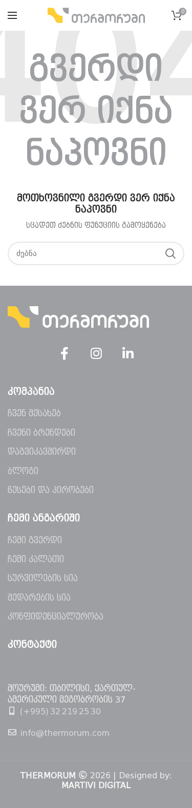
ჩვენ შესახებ (34, 413)
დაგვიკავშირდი (42, 452)
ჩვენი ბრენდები (41, 433)
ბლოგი (23, 471)
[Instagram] (96, 354)
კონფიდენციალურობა (55, 617)
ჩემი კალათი (36, 559)
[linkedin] (128, 354)
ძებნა (170, 253)
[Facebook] (64, 354)
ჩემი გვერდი (35, 540)
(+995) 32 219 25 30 (60, 711)
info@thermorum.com (65, 733)
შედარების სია (39, 598)
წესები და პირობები (51, 490)
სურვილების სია (43, 578)
